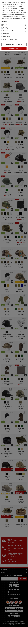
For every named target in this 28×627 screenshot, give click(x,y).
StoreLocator (6, 36)
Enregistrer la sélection (14, 44)
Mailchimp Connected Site (10, 39)
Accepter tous (13, 48)
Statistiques (6, 28)
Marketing (6, 34)
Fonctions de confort (8, 31)
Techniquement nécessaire (10, 25)
